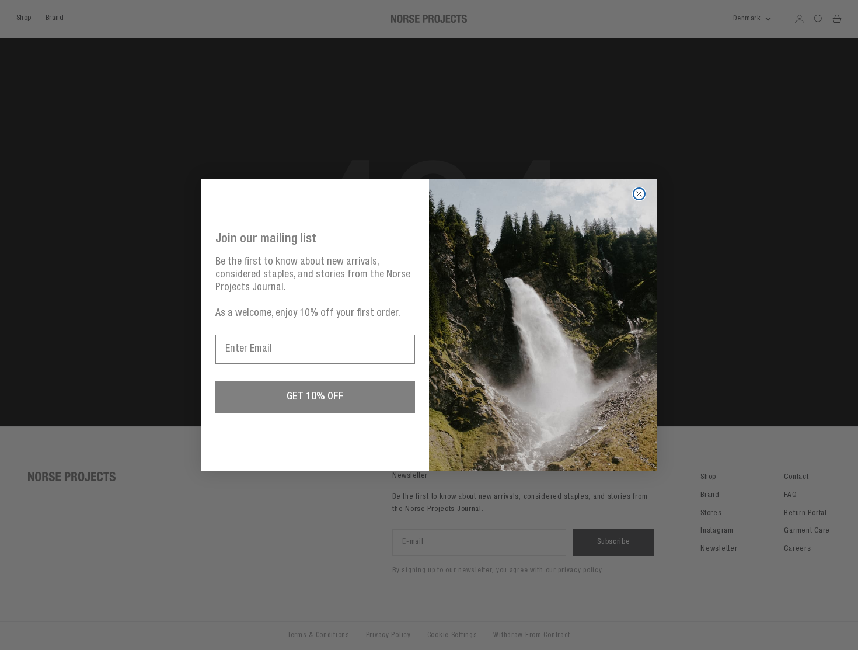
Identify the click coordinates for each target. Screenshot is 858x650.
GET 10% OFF (315, 397)
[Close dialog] (639, 194)
